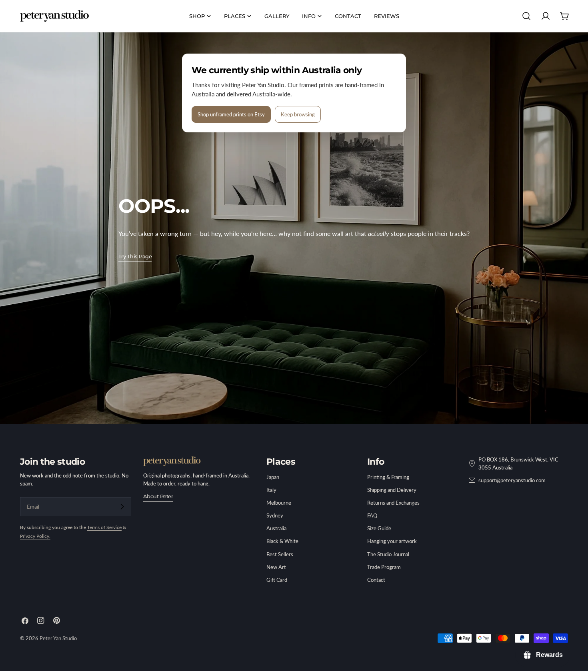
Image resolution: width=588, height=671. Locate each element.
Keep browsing (298, 114)
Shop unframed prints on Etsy (231, 114)
